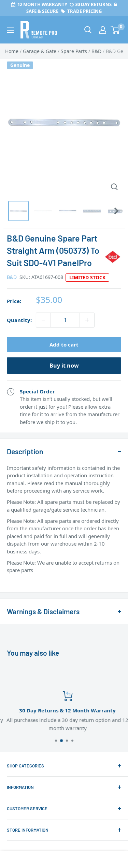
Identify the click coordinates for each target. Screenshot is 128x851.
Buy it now (64, 365)
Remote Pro (20, 581)
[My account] (102, 30)
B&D (12, 277)
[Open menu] (10, 30)
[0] (115, 30)
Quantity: (19, 320)
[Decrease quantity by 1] (43, 320)
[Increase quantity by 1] (87, 320)
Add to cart (64, 344)
